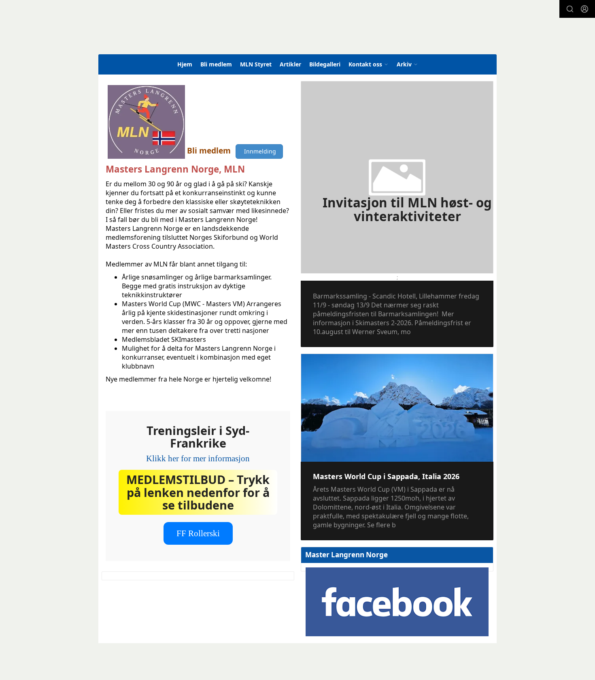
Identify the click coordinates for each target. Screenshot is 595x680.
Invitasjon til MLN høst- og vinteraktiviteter (407, 209)
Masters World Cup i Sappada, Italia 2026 (386, 476)
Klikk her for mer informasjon (198, 458)
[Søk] (570, 9)
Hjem (184, 64)
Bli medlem (216, 64)
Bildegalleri (324, 64)
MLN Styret (256, 64)
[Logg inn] (584, 9)
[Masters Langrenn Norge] (243, 34)
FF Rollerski (198, 533)
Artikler (290, 64)
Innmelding (259, 151)
